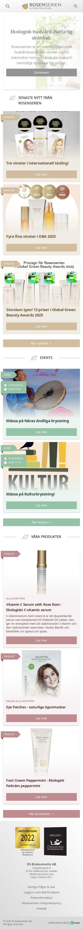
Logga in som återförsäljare (41, 892)
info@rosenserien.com (41, 874)
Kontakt (42, 908)
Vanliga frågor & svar (41, 887)
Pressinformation (41, 897)
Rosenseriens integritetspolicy (41, 903)
